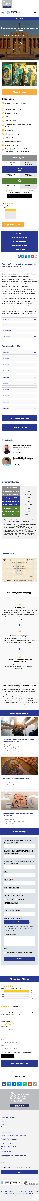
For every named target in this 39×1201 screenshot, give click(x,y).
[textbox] (18, 891)
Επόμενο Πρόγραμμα (19, 1076)
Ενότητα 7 (6, 389)
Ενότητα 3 (6, 364)
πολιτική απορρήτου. (23, 1167)
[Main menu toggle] (35, 12)
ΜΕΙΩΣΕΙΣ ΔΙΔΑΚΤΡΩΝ (11, 903)
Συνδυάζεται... (7, 336)
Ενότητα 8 (6, 395)
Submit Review (7, 1056)
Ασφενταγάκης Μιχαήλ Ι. (22, 445)
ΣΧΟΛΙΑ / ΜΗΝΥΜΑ (10, 934)
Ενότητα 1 (6, 352)
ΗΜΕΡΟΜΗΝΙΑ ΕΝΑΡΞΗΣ (12, 888)
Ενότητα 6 (6, 383)
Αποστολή (19, 958)
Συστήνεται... (6, 325)
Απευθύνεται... (7, 319)
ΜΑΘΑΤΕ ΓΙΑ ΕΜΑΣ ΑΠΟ (12, 911)
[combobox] (19, 891)
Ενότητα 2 (6, 358)
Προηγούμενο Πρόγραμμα (19, 1071)
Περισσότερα (19, 1014)
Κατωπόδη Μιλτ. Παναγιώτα (23, 458)
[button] (19, 18)
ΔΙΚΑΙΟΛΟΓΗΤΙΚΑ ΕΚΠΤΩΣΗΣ (13, 919)
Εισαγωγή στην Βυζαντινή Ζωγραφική (16, 778)
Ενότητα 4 (6, 371)
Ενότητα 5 (6, 377)
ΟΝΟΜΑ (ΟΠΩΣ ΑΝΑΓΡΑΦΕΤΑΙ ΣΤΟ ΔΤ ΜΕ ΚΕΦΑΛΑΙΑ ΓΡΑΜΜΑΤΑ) (17, 842)
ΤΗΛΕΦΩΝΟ (8, 880)
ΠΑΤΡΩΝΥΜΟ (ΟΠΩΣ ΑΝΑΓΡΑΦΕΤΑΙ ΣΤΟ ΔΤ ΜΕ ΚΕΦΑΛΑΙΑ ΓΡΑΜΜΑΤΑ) (19, 863)
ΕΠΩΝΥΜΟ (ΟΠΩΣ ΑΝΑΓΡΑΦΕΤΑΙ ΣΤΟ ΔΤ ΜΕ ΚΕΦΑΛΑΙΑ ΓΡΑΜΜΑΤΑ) (18, 852)
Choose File (16, 922)
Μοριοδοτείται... (7, 330)
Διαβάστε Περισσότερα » (19, 452)
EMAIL (6, 872)
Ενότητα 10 (6, 408)
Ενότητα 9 (6, 402)
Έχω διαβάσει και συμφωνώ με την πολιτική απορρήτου (18, 1052)
